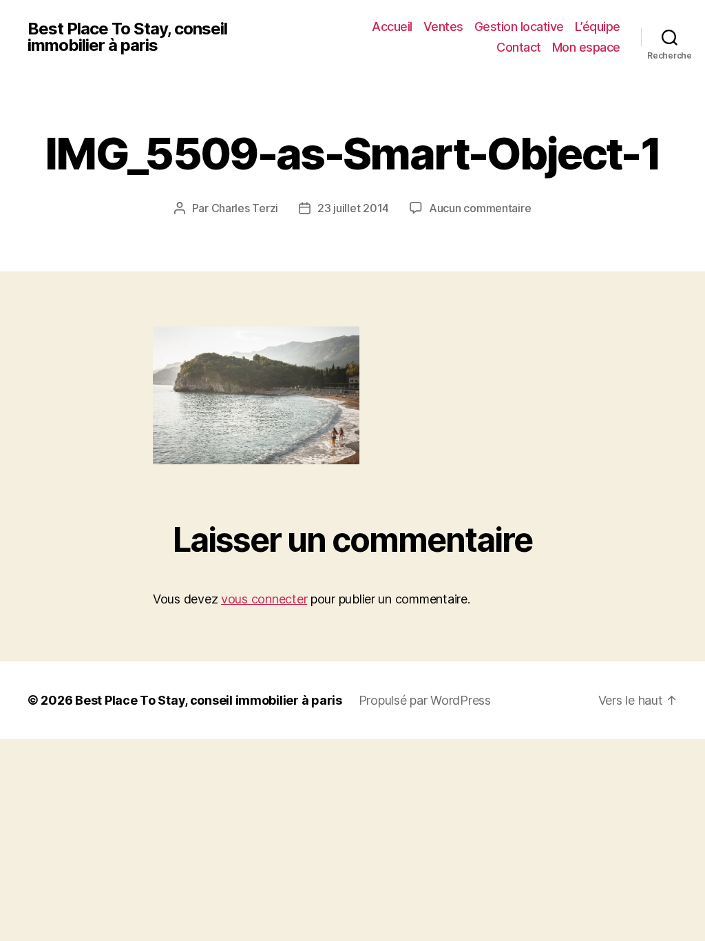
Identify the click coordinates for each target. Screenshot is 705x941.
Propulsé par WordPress (425, 700)
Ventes (443, 26)
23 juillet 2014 (353, 208)
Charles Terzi (245, 208)
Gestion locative (519, 26)
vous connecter (264, 599)
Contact (518, 47)
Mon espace (586, 47)
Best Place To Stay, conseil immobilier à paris (127, 37)
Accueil (392, 26)
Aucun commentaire (480, 208)
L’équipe (597, 26)
